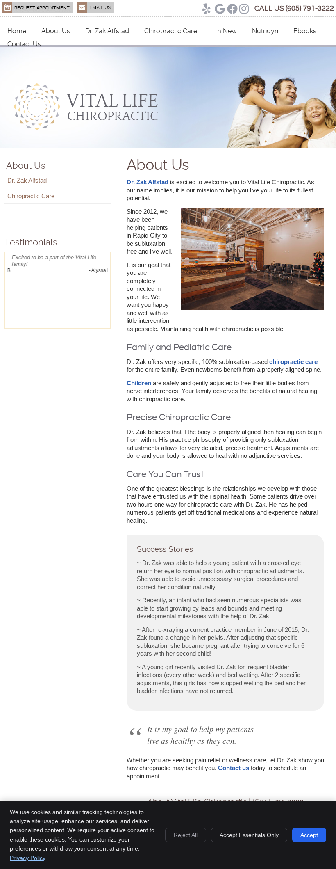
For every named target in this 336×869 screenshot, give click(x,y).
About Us (55, 31)
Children (139, 383)
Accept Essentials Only (249, 835)
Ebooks (304, 31)
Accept (309, 835)
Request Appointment (37, 7)
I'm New (224, 31)
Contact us (233, 767)
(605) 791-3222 (310, 8)
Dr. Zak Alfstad (107, 31)
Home (16, 31)
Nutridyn (265, 31)
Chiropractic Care (170, 31)
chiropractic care (293, 361)
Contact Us (24, 44)
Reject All (186, 835)
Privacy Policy (27, 858)
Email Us (95, 7)
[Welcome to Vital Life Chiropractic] (85, 128)
